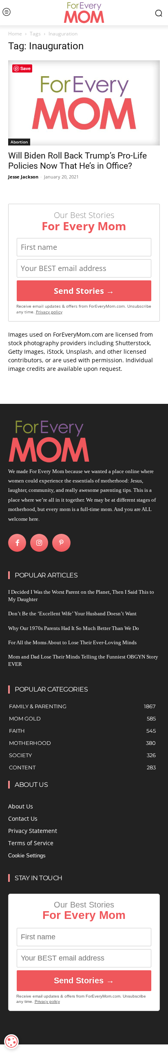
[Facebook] (17, 543)
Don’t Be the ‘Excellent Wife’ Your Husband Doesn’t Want (72, 613)
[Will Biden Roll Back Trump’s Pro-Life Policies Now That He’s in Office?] (84, 102)
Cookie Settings (27, 856)
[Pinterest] (61, 543)
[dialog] (11, 1041)
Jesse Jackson (23, 177)
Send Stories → (84, 290)
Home (15, 33)
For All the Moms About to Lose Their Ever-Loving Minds (72, 642)
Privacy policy (49, 312)
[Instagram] (39, 543)
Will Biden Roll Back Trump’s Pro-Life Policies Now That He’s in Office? (77, 161)
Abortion (19, 142)
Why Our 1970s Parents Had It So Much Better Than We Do (73, 628)
